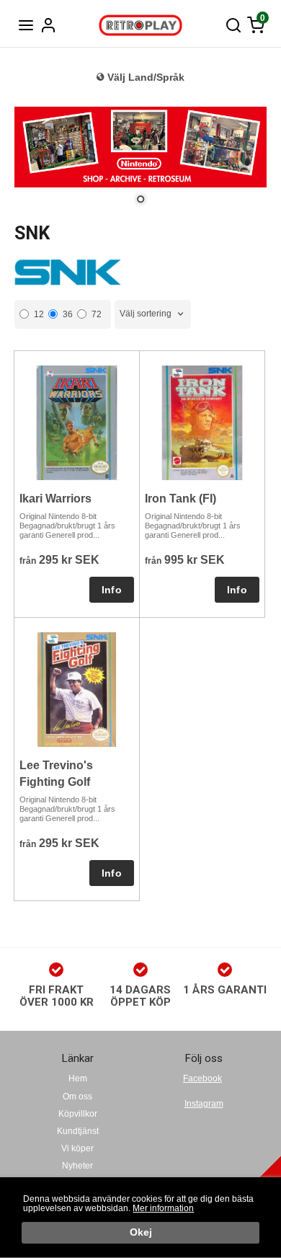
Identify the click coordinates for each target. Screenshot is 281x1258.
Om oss (77, 1096)
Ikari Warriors (55, 498)
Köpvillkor (77, 1114)
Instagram (203, 1104)
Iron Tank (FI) (180, 498)
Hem (77, 1078)
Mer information (163, 1208)
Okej (141, 1232)
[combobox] (153, 314)
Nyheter (77, 1166)
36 (68, 314)
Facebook (202, 1078)
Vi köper (77, 1148)
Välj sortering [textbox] (145, 314)
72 (97, 314)
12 (39, 314)
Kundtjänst (78, 1131)
